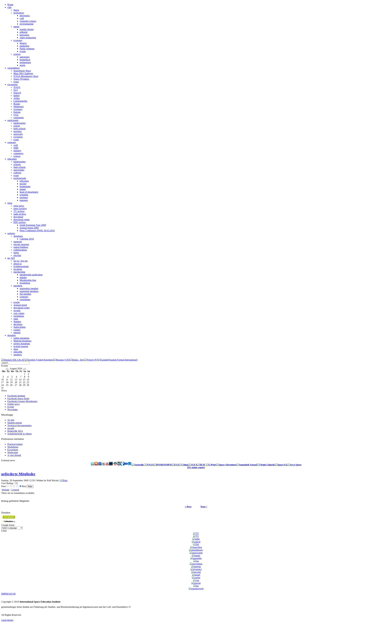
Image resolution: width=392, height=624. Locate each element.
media (16, 26)
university (18, 134)
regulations (25, 283)
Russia (16, 103)
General (15, 489)
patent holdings (20, 247)
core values (18, 313)
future (16, 10)
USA (16, 114)
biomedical (25, 59)
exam (16, 81)
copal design (7, 620)
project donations (21, 343)
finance (23, 43)
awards (16, 310)
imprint (16, 332)
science (17, 54)
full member (25, 294)
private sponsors (21, 244)
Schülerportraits (21, 266)
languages (24, 35)
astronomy (25, 57)
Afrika (16, 98)
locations (17, 269)
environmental (26, 24)
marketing (24, 46)
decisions (17, 324)
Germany (18, 109)
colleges (17, 172)
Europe (17, 112)
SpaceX (17, 92)
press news (18, 205)
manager (24, 200)
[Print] (63, 480)
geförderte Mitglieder (18, 474)
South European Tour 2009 (33, 225)
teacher (23, 183)
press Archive (20, 208)
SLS (15, 90)
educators (24, 181)
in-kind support (20, 346)
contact (16, 329)
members (17, 285)
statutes (23, 277)
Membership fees (28, 280)
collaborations (20, 250)
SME (16, 148)
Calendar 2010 (27, 239)
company (24, 296)
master (23, 189)
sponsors (17, 241)
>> (24, 368)
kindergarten (19, 123)
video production (28, 37)
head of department (29, 192)
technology (18, 12)
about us (17, 263)
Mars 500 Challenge (23, 73)
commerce (18, 153)
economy (17, 40)
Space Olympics (21, 79)
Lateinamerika (20, 101)
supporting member (29, 288)
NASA (16, 87)
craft (22, 18)
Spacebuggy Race (22, 70)
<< (7, 368)
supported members (29, 291)
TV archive (18, 211)
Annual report (20, 305)
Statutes (17, 321)
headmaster (25, 186)
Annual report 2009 (29, 227)
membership (19, 272)
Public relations (27, 48)
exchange (18, 137)
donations (18, 236)
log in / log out (20, 261)
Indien (16, 95)
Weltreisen (18, 106)
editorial (23, 32)
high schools (19, 128)
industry (17, 150)
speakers (17, 354)
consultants (25, 299)
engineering (25, 62)
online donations (21, 338)
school (16, 125)
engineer (24, 197)
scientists (24, 194)
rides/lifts (17, 352)
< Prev (188, 506)
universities (18, 170)
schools (17, 164)
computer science (28, 21)
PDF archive (19, 222)
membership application (31, 274)
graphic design (27, 29)
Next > (203, 506)
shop (15, 349)
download (18, 216)
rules (15, 318)
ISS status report (196, 467)
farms (16, 252)
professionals (19, 178)
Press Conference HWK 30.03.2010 (37, 230)
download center (21, 219)
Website (5, 489)
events (23, 51)
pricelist (17, 255)
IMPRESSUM (8, 593)
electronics (25, 15)
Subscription (19, 327)
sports (22, 65)
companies (18, 117)
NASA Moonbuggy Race (25, 76)
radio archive (19, 214)
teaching (17, 131)
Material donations (22, 340)
